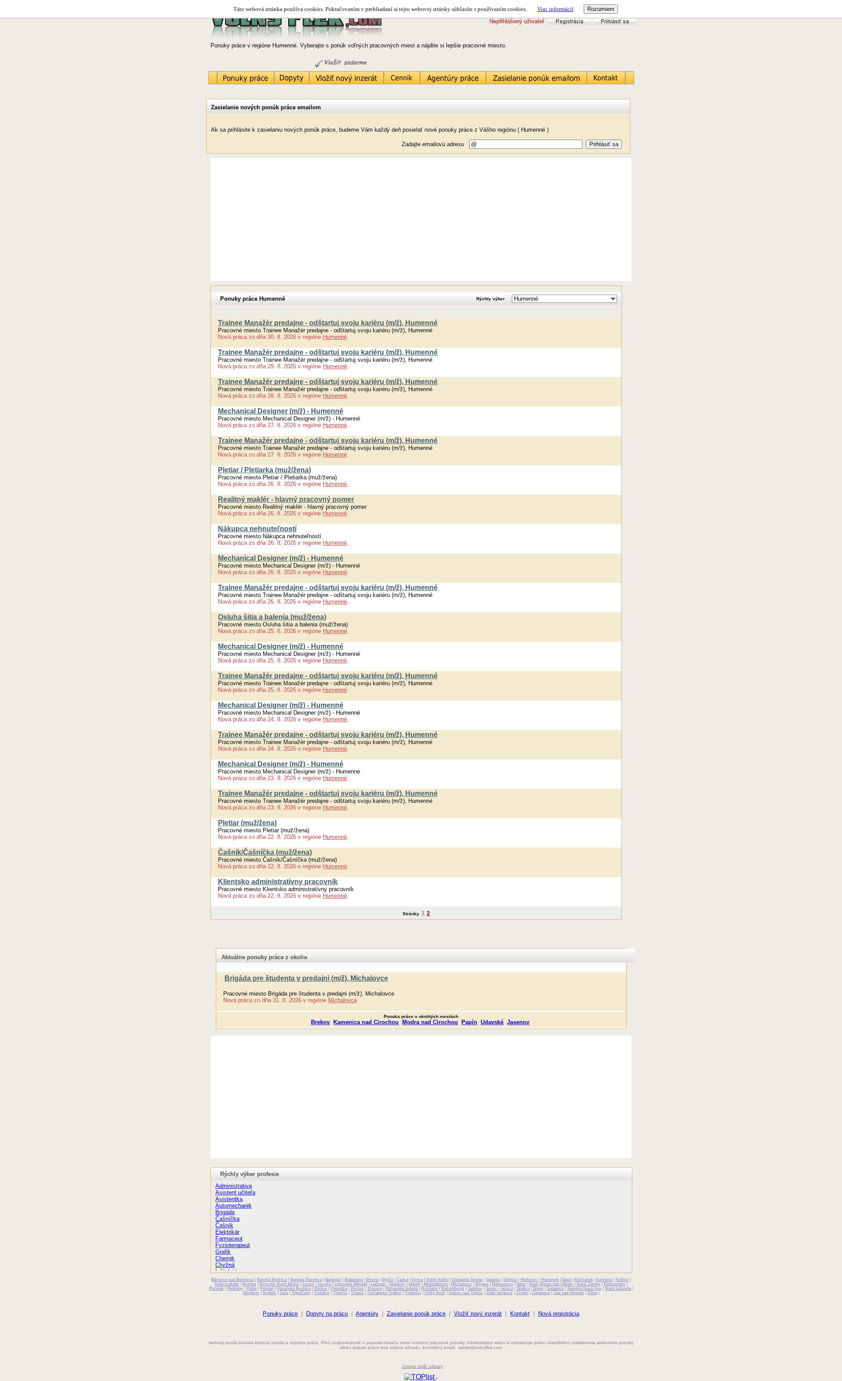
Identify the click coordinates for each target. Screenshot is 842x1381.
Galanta (493, 1279)
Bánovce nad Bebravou (232, 1279)
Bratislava (354, 1279)
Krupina (249, 1284)
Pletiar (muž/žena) (247, 823)
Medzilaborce (436, 1284)
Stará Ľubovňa (618, 1288)
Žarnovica (541, 1293)
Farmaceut (229, 1238)
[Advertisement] (421, 219)
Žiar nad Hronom (568, 1293)
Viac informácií (555, 9)
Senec (491, 1288)
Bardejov (333, 1279)
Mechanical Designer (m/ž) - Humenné (280, 411)
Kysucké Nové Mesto (279, 1284)
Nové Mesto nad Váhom (551, 1284)
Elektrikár (227, 1232)
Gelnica (510, 1279)
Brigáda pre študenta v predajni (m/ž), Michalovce (306, 978)
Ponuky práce (280, 1313)
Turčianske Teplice (384, 1293)
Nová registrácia (558, 1313)
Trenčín (340, 1293)
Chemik (225, 1258)
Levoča (324, 1284)
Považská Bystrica (294, 1288)
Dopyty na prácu (327, 1313)
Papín (469, 1022)
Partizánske (614, 1284)
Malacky (397, 1284)
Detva (417, 1279)
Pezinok (216, 1288)
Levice (308, 1284)
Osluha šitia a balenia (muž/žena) (272, 617)
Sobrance (555, 1288)
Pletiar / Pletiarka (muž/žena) (264, 470)
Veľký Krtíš (435, 1293)
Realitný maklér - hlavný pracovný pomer (286, 499)
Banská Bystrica (272, 1279)
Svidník (269, 1293)
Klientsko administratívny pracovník (278, 881)
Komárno (604, 1279)
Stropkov (251, 1293)
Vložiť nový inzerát (478, 1313)
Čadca (402, 1279)
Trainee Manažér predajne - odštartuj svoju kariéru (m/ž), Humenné (328, 323)
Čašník (224, 1225)
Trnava (357, 1293)
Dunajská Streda (467, 1279)
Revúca (375, 1288)
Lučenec (378, 1284)
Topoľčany (301, 1293)
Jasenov (518, 1022)
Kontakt (520, 1313)
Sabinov (475, 1288)
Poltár (251, 1288)
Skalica (523, 1288)
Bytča (387, 1279)
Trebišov (322, 1293)
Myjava (482, 1284)
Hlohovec (529, 1279)
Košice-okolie (227, 1284)
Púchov (357, 1288)
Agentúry (367, 1313)
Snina (538, 1288)
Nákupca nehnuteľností (257, 528)
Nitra (521, 1284)
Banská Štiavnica (306, 1279)
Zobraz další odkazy (422, 1366)
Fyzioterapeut (232, 1245)
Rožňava (429, 1288)
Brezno (372, 1279)
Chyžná (225, 1265)
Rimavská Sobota (401, 1288)
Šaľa (284, 1293)
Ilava (566, 1279)
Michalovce (342, 1000)
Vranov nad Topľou (466, 1293)
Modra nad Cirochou (430, 1022)
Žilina (592, 1293)
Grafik (223, 1251)
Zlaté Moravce (499, 1293)
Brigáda (225, 1212)
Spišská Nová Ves (584, 1288)
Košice (622, 1279)
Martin (414, 1284)
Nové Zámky (588, 1284)
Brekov (320, 1022)
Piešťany (235, 1288)
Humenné (335, 337)
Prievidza (339, 1288)
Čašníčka (227, 1219)
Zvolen (522, 1293)
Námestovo (502, 1284)
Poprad (266, 1288)
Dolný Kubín (437, 1279)
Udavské (492, 1022)
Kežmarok (583, 1279)
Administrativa (233, 1186)
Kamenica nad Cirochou (366, 1022)
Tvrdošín (413, 1293)
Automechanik (233, 1205)
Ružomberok (452, 1288)
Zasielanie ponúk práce (416, 1313)
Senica (507, 1288)
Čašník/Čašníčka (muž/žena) (265, 852)
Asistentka (229, 1199)
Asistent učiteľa (235, 1192)
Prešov (320, 1288)
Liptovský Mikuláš (351, 1284)
